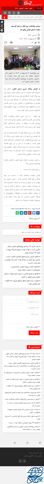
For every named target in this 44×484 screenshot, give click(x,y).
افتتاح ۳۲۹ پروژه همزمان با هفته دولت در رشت (23, 423)
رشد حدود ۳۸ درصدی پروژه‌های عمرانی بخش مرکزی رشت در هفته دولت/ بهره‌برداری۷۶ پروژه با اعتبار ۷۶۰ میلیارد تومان (23, 249)
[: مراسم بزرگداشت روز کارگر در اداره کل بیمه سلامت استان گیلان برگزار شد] (5, 42)
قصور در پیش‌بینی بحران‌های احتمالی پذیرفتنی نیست (22, 399)
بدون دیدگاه (33, 218)
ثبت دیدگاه (34, 333)
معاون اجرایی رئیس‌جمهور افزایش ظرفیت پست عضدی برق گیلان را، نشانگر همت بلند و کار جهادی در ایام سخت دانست (22, 259)
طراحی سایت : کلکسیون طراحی (33, 456)
